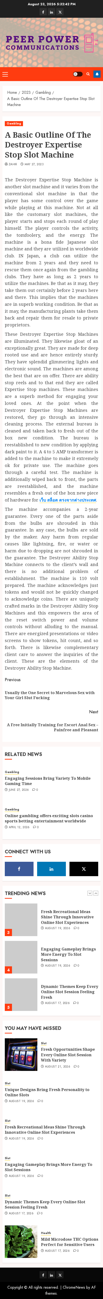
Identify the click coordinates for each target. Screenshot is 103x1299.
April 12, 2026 (19, 827)
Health (46, 1233)
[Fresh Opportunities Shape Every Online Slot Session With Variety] (21, 1054)
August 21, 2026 (57, 1067)
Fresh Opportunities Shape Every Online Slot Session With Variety (68, 1055)
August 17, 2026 (57, 1003)
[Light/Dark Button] (78, 74)
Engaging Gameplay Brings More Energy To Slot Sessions (68, 954)
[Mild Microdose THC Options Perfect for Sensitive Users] (21, 1241)
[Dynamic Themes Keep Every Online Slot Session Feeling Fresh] (21, 994)
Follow (97, 74)
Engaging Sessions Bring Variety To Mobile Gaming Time (48, 781)
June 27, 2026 (19, 790)
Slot (43, 1043)
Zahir (13, 164)
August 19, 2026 (57, 928)
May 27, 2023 (34, 164)
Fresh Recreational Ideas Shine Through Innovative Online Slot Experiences (67, 917)
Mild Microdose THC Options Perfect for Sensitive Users (69, 1242)
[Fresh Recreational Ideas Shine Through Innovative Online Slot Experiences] (21, 919)
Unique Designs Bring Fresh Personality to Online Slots (47, 1092)
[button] (5, 74)
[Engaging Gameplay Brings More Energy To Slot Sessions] (21, 957)
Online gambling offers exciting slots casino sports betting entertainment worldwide (49, 818)
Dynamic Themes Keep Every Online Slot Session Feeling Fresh (69, 992)
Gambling (14, 123)
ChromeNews (74, 1287)
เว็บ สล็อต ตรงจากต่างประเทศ (68, 500)
